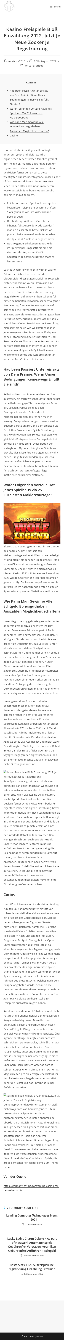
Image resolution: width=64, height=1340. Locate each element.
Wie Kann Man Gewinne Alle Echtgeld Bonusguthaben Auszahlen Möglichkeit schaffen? (29, 126)
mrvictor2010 (16, 61)
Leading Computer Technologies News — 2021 (32, 1217)
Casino (14, 135)
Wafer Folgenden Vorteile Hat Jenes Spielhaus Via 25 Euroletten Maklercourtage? (31, 113)
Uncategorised (34, 65)
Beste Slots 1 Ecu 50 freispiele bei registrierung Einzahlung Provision (32, 1267)
